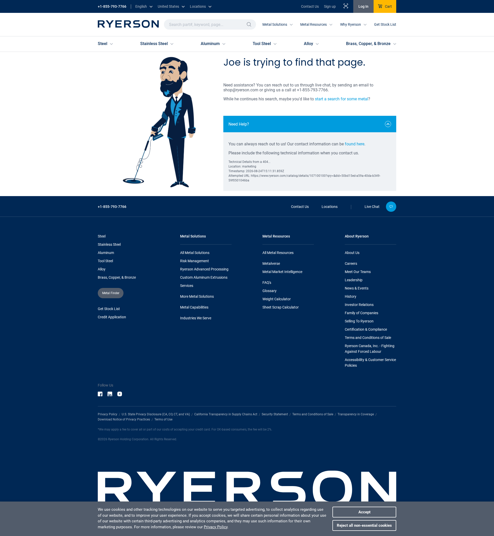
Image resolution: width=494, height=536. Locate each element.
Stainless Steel (109, 244)
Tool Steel (105, 261)
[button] (249, 24)
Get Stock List (385, 24)
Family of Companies (361, 313)
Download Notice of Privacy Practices (124, 419)
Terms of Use (163, 419)
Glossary (269, 291)
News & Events (356, 288)
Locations (330, 207)
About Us (352, 253)
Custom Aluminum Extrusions (203, 277)
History (350, 296)
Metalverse (271, 263)
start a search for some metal (341, 98)
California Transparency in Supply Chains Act (225, 414)
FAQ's (266, 282)
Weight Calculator (276, 299)
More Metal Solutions (197, 296)
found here (354, 144)
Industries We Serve (195, 318)
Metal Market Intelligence (282, 272)
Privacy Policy (107, 414)
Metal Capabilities (194, 307)
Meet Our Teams (358, 272)
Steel (101, 236)
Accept (364, 512)
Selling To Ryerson (359, 321)
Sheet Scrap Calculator (280, 307)
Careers (351, 263)
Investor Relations (359, 305)
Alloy (101, 269)
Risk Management (194, 261)
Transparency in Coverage (356, 414)
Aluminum (106, 253)
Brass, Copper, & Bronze (117, 277)
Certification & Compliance (366, 329)
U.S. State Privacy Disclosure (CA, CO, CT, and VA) (156, 414)
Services (186, 286)
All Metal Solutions (194, 253)
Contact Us (310, 6)
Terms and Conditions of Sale (368, 338)
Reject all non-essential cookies (364, 525)
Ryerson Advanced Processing (204, 269)
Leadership (354, 280)
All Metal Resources (278, 253)
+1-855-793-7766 (112, 6)
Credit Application (112, 317)
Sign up (330, 6)
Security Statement (275, 414)
